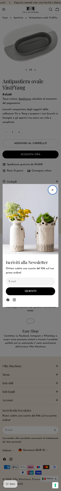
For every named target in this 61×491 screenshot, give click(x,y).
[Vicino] (52, 190)
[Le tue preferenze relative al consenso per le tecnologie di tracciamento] (55, 485)
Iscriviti (30, 291)
